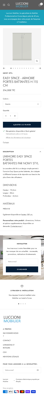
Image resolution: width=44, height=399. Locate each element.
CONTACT (7, 340)
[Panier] (40, 5)
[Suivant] (40, 68)
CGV (5, 352)
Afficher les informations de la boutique (18, 137)
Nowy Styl (8, 73)
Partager (6, 142)
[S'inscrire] (38, 370)
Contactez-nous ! (16, 226)
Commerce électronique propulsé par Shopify (27, 380)
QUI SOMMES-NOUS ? (10, 334)
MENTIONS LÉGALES (11, 356)
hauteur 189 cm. (27, 214)
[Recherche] (9, 5)
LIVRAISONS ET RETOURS (9, 346)
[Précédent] (4, 68)
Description (8, 152)
